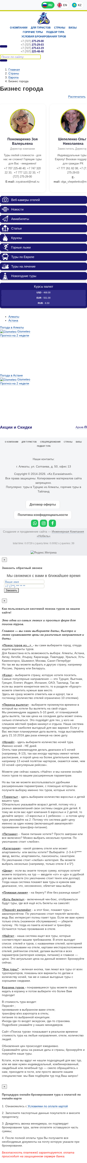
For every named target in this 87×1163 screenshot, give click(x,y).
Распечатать (77, 96)
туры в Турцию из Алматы (41, 487)
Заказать (11, 590)
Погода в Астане (11, 375)
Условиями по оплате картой (48, 1106)
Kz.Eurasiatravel (43, 18)
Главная (14, 69)
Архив (80, 427)
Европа (13, 77)
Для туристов (41, 27)
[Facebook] (52, 523)
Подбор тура (55, 32)
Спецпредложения (50, 442)
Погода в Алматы (12, 327)
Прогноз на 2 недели (14, 335)
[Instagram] (43, 523)
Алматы (13, 316)
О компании (18, 27)
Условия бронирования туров (44, 36)
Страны (59, 27)
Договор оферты (43, 504)
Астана (13, 320)
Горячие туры (33, 32)
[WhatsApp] (34, 523)
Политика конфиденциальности (43, 515)
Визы (73, 27)
